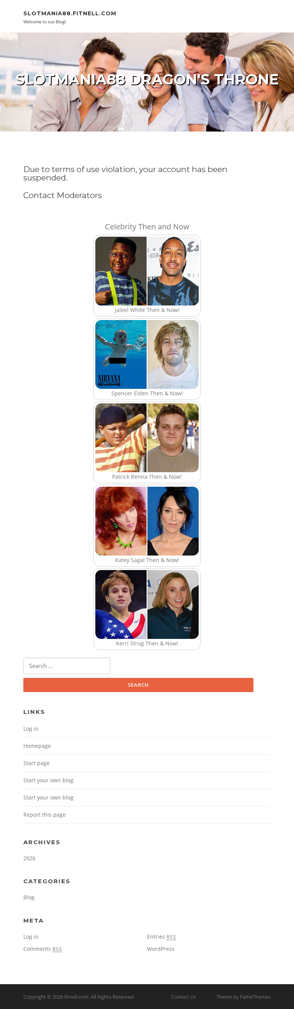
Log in (31, 728)
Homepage (37, 745)
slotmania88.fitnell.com (69, 13)
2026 (29, 858)
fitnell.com (76, 996)
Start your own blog (48, 780)
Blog (28, 897)
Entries (161, 936)
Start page (36, 763)
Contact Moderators (62, 195)
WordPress (161, 948)
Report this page (44, 814)
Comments (42, 948)
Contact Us (183, 996)
